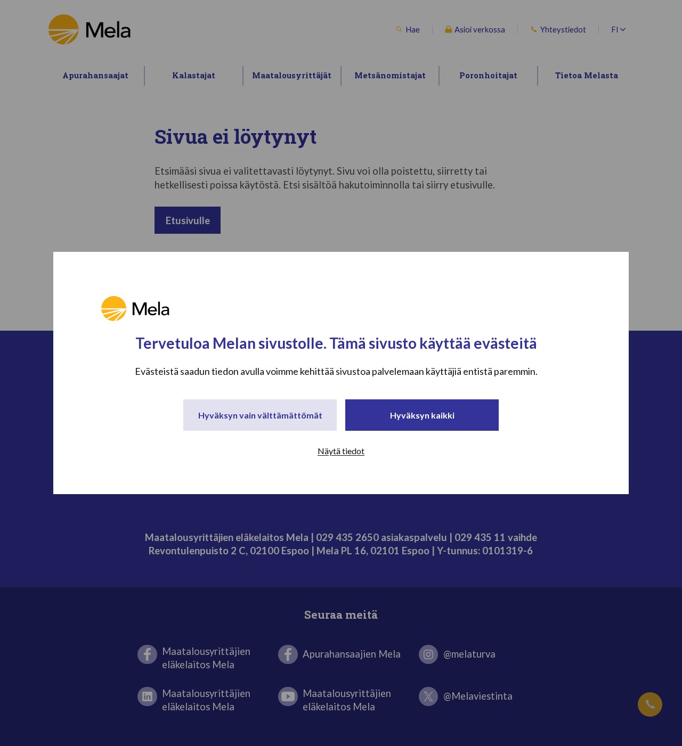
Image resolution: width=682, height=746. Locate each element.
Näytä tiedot (341, 451)
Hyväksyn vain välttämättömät (260, 415)
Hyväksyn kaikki (422, 415)
